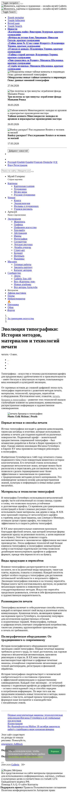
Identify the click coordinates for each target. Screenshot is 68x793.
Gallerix (15, 764)
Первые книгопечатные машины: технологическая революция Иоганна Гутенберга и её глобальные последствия (35, 718)
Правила (29, 787)
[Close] (32, 171)
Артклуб (17, 213)
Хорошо (55, 751)
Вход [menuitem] (10, 165)
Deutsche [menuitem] (48, 162)
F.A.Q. (15, 784)
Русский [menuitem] (12, 162)
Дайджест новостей (18, 151)
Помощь (6, 784)
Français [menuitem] (38, 162)
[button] (16, 17)
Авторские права (46, 790)
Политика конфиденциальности (19, 790)
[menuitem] (55, 162)
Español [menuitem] (29, 162)
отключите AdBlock (12, 744)
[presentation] (37, 365)
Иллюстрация (15, 723)
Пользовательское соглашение (50, 787)
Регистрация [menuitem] (20, 165)
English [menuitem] (21, 162)
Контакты (33, 784)
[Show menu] (21, 3)
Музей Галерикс (16, 178)
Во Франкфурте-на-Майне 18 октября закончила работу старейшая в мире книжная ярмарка (34, 728)
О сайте (23, 784)
